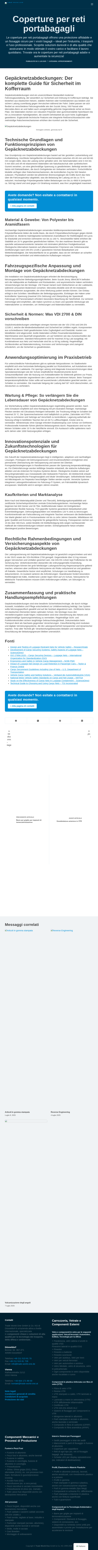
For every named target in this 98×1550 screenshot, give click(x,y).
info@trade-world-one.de (23, 1364)
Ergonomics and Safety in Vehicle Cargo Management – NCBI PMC (42, 661)
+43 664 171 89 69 (23, 1381)
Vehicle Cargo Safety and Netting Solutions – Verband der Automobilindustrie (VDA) (50, 675)
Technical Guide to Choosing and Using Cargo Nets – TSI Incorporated (44, 683)
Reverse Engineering (60, 1112)
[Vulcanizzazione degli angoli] (26, 1209)
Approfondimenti (65, 61)
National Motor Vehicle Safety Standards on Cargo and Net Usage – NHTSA (46, 678)
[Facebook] (16, 721)
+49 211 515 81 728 (18, 1361)
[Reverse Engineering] (72, 1019)
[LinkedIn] (82, 721)
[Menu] (92, 4)
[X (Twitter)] (38, 721)
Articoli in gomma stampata (17, 1112)
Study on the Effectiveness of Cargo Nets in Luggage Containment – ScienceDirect (49, 680)
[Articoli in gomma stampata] (26, 1019)
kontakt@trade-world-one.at (24, 1383)
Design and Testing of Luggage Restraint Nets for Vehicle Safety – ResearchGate (49, 647)
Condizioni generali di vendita (20, 1394)
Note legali (10, 1391)
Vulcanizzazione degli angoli (17, 1303)
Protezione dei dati (14, 1399)
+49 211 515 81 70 (23, 1358)
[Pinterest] (60, 721)
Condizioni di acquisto (16, 1397)
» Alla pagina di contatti (22, 206)
